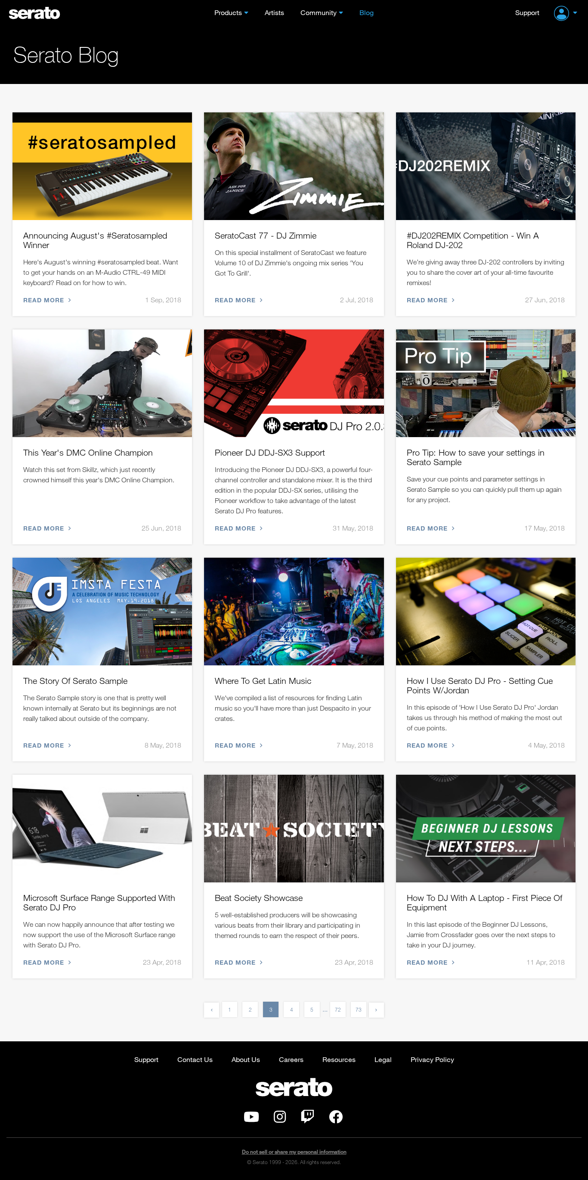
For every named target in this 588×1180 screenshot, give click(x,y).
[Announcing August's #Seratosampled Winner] (102, 166)
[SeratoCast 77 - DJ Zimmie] (294, 166)
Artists (274, 12)
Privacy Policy (432, 1059)
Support (527, 12)
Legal (383, 1059)
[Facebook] (336, 1119)
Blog (366, 12)
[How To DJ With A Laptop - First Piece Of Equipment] (486, 828)
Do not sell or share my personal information (294, 1152)
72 (338, 1009)
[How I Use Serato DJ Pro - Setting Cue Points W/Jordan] (486, 611)
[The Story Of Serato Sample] (102, 611)
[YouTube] (251, 1119)
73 (359, 1009)
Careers (291, 1059)
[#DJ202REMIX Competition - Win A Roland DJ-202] (486, 166)
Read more (44, 300)
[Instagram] (280, 1119)
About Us (246, 1059)
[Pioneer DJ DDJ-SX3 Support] (294, 383)
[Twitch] (307, 1119)
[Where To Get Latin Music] (294, 611)
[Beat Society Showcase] (294, 828)
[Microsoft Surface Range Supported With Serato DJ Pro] (102, 828)
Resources (339, 1059)
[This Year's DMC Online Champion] (102, 383)
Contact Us (195, 1059)
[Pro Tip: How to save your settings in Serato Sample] (486, 383)
